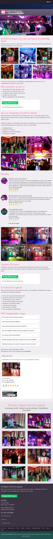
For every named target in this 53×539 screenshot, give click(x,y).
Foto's (43, 528)
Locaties (22, 528)
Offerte (17, 528)
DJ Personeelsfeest (5, 523)
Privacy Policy (31, 534)
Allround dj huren (11, 528)
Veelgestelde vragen (36, 528)
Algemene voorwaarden (22, 534)
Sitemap (15, 534)
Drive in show (3, 528)
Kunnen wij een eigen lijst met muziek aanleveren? (20, 326)
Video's (47, 528)
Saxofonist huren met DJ (39, 534)
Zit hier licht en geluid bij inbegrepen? (20, 321)
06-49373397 (27, 351)
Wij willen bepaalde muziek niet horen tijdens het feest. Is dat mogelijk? (20, 339)
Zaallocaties (47, 534)
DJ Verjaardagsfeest (6, 515)
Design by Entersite (26, 536)
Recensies (28, 528)
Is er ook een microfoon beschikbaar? (20, 335)
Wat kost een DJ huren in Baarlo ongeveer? (20, 317)
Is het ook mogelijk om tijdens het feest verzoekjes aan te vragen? (20, 330)
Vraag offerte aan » (10, 103)
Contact (2, 530)
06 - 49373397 (10, 380)
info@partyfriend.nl (10, 382)
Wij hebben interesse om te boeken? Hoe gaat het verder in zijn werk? (20, 344)
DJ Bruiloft (3, 519)
